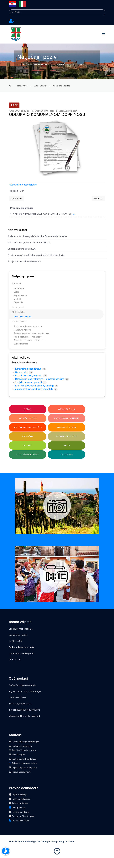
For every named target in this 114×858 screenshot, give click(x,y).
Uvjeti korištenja (19, 794)
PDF (15, 105)
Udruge (17, 299)
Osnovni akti (21, 372)
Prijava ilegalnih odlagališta (24, 767)
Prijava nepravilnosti (21, 772)
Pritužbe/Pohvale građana (24, 750)
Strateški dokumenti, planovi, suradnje (34, 385)
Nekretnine (19, 288)
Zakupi (17, 292)
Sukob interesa (21, 344)
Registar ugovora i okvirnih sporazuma (31, 333)
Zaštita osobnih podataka (24, 759)
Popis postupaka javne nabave (28, 337)
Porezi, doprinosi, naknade (28, 375)
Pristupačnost (18, 807)
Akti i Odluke (18, 311)
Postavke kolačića (20, 820)
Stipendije (18, 302)
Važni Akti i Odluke (67, 111)
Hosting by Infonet (20, 812)
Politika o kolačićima (21, 799)
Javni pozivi (18, 307)
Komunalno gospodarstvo (23, 184)
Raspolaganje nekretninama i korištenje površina (39, 379)
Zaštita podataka (20, 803)
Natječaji (16, 283)
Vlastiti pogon (18, 754)
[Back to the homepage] (16, 34)
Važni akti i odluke (23, 316)
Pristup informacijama (22, 746)
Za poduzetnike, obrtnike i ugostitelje (34, 389)
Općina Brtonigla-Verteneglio (25, 741)
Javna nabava (19, 321)
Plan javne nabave (22, 330)
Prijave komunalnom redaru (24, 763)
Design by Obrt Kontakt (23, 816)
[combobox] (57, 12)
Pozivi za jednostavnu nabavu (28, 326)
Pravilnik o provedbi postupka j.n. (29, 340)
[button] (103, 34)
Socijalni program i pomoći (28, 382)
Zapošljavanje (20, 295)
